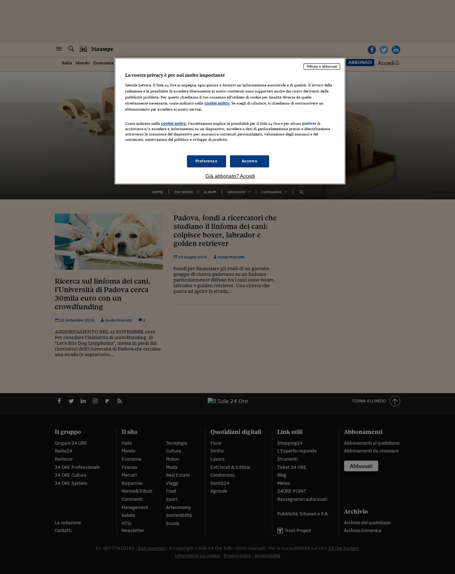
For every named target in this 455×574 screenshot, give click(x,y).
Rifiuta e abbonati (322, 66)
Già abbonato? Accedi (230, 176)
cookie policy (216, 103)
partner (309, 123)
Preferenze (207, 161)
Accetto (250, 161)
